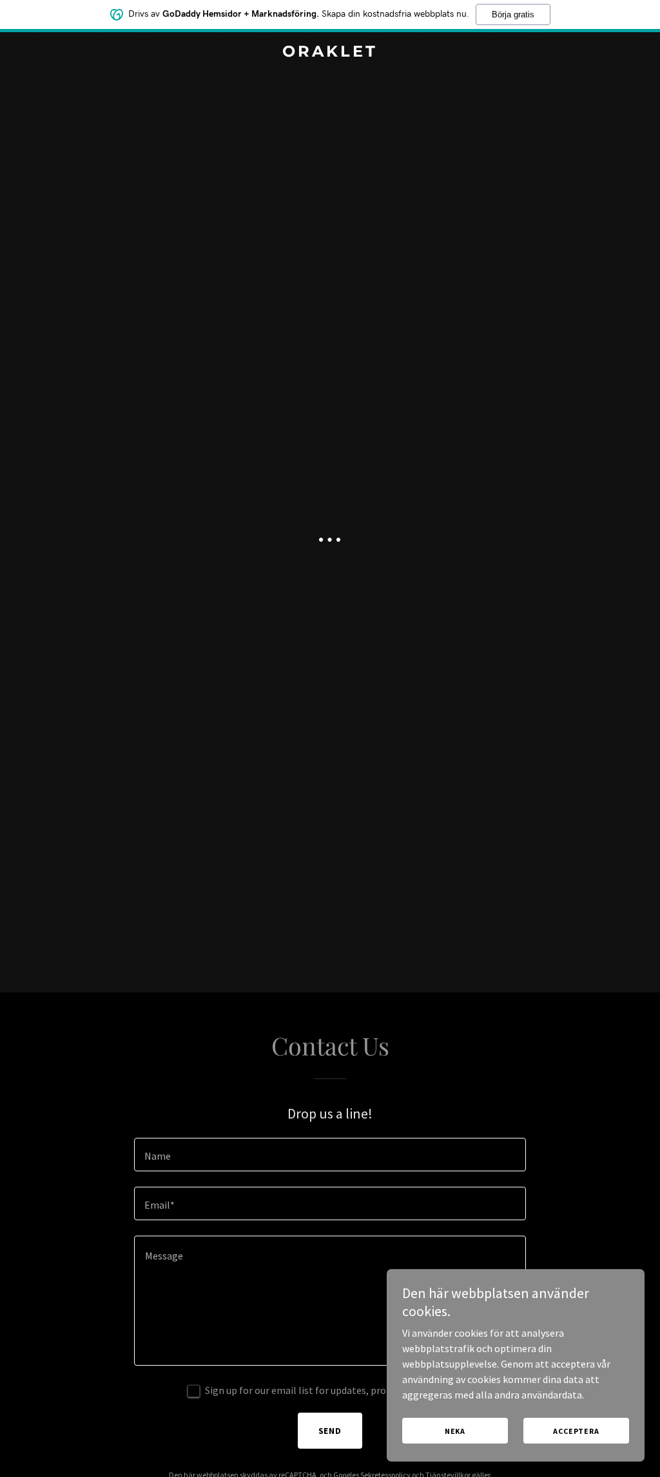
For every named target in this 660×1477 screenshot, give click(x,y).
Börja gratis (513, 14)
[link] (329, 52)
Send (330, 1430)
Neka (455, 1431)
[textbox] (330, 1154)
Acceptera (576, 1431)
